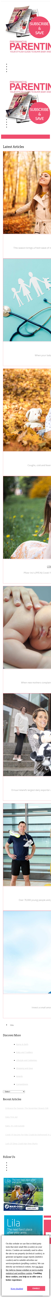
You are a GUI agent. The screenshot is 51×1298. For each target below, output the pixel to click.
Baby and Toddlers (24, 1052)
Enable (36, 1288)
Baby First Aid (11, 1117)
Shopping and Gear (24, 1068)
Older (12, 1025)
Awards (19, 1076)
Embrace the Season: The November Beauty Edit (26, 1108)
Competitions (22, 1084)
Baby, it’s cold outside (14, 1125)
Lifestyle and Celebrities (26, 1060)
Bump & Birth (22, 1044)
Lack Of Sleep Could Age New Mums (21, 1143)
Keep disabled (17, 1289)
